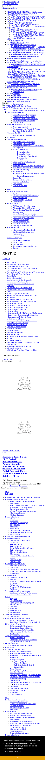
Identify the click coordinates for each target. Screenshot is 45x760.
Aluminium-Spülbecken (21, 61)
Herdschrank (17, 34)
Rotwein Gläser (18, 92)
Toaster (15, 248)
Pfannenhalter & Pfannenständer (24, 135)
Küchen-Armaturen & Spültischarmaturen (27, 63)
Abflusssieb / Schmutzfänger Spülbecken (25, 84)
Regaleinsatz (17, 184)
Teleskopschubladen (20, 198)
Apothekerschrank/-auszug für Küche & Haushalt (27, 505)
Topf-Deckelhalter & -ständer (23, 131)
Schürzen (38, 69)
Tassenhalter (17, 178)
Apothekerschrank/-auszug (22, 194)
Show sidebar (7, 359)
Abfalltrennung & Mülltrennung (24, 144)
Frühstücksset (14, 542)
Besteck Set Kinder (24, 154)
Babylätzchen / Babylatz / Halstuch (25, 108)
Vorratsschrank (18, 40)
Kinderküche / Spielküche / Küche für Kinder (28, 110)
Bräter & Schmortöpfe (20, 127)
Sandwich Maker (19, 56)
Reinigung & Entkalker (21, 182)
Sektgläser (16, 94)
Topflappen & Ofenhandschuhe (24, 75)
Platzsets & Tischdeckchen (22, 69)
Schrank (16, 31)
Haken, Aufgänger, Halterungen (24, 162)
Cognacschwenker (19, 88)
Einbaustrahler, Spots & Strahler (24, 117)
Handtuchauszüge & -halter (22, 22)
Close (4, 453)
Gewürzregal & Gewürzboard (23, 36)
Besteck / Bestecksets (20, 149)
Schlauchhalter (18, 171)
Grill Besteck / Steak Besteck (27, 156)
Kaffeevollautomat (34, 49)
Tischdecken (30, 73)
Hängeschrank (39, 32)
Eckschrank (26, 31)
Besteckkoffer (22, 158)
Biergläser (16, 86)
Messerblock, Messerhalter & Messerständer (22, 86)
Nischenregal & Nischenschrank (24, 38)
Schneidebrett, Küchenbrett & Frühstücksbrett (28, 173)
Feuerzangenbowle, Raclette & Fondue (26, 129)
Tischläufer (13, 589)
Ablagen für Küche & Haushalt (24, 142)
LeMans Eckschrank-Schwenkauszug (26, 24)
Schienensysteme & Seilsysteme (24, 121)
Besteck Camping (23, 152)
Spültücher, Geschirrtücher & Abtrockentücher (29, 71)
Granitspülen (37, 61)
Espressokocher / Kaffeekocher (23, 47)
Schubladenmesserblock (25, 176)
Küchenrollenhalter (19, 164)
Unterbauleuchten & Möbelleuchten (25, 119)
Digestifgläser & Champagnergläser (23, 45)
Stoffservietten (18, 73)
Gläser (9, 39)
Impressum (23, 486)
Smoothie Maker (17, 68)
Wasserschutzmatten (20, 186)
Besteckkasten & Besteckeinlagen (24, 20)
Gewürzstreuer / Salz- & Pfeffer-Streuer (26, 79)
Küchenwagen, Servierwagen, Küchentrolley (28, 166)
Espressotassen (18, 104)
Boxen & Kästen (18, 160)
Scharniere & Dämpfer (21, 26)
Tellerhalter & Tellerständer (22, 180)
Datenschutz (14, 486)
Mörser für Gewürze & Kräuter (23, 81)
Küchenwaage (39, 52)
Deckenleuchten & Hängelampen (24, 115)
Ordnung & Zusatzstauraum (22, 225)
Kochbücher (11, 60)
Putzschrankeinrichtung (21, 170)
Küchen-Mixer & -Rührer (22, 52)
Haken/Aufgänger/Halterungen (23, 218)
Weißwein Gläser (19, 98)
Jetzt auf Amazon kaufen (11, 451)
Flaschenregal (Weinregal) (22, 32)
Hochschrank (29, 34)
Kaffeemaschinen (19, 49)
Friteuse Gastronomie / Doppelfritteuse (24, 29)
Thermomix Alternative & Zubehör (25, 54)
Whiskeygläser (18, 99)
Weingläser (17, 96)
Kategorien (6, 259)
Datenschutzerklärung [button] (12, 751)
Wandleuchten (18, 123)
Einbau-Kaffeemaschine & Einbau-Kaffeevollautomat (22, 549)
